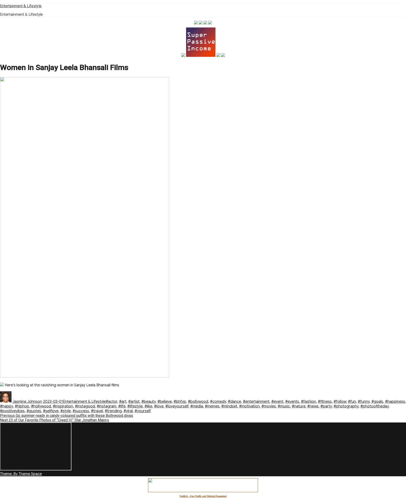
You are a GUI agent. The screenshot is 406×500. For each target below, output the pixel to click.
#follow (340, 401)
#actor (111, 401)
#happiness (395, 401)
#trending (113, 411)
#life (121, 406)
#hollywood (41, 406)
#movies (269, 406)
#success (81, 411)
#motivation (249, 406)
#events (292, 401)
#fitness (325, 401)
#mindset (229, 406)
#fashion (308, 401)
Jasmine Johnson (27, 401)
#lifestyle (135, 406)
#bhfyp (180, 401)
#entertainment (256, 401)
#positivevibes (12, 411)
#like (148, 406)
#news (313, 406)
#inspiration (63, 406)
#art (122, 401)
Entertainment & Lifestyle (21, 6)
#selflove (51, 411)
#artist (134, 401)
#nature (298, 406)
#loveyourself (176, 406)
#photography (346, 406)
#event (277, 401)
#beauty (148, 401)
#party (326, 406)
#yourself (143, 411)
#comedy (218, 401)
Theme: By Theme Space (21, 474)
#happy (6, 406)
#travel (97, 411)
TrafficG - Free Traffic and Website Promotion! (203, 496)
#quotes (34, 411)
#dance (234, 401)
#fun (352, 401)
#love (159, 406)
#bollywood (198, 401)
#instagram (106, 406)
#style (65, 411)
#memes (212, 406)
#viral (128, 411)
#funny (364, 401)
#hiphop (22, 406)
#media (196, 406)
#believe (164, 401)
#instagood (85, 406)
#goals (377, 401)
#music (284, 406)
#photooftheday (374, 406)
